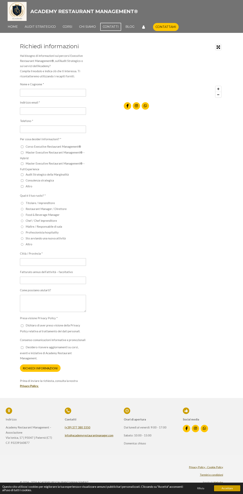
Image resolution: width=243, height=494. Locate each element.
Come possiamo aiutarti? (35, 290)
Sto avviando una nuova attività (46, 238)
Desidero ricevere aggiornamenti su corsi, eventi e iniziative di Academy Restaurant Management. (49, 352)
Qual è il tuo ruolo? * (33, 195)
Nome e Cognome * (32, 84)
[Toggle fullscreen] (218, 47)
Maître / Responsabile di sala (44, 226)
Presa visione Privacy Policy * (39, 318)
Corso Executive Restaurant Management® (53, 146)
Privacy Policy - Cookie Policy (206, 467)
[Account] (143, 27)
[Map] (173, 70)
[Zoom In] (218, 89)
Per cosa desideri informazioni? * (40, 139)
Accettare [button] (227, 488)
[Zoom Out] (218, 94)
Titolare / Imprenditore (40, 203)
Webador (218, 482)
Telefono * (26, 121)
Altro (29, 186)
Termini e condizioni (211, 474)
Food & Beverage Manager (43, 214)
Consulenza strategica (40, 180)
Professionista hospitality (42, 232)
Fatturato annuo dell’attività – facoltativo (46, 272)
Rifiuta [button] (200, 488)
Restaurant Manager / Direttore (46, 209)
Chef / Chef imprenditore (41, 220)
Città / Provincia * (31, 253)
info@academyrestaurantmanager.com (89, 435)
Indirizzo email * (30, 102)
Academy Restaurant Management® (84, 11)
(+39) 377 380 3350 (77, 427)
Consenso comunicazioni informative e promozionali (52, 340)
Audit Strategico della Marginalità (47, 174)
